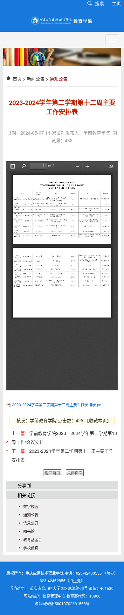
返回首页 (52, 472)
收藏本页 (98, 420)
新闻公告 (36, 78)
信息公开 (30, 523)
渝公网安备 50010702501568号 (62, 603)
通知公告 (58, 78)
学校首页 (30, 547)
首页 (17, 78)
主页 (116, 3)
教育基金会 (32, 539)
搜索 (99, 3)
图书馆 (29, 531)
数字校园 (30, 506)
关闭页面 (74, 472)
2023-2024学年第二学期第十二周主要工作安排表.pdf (57, 404)
